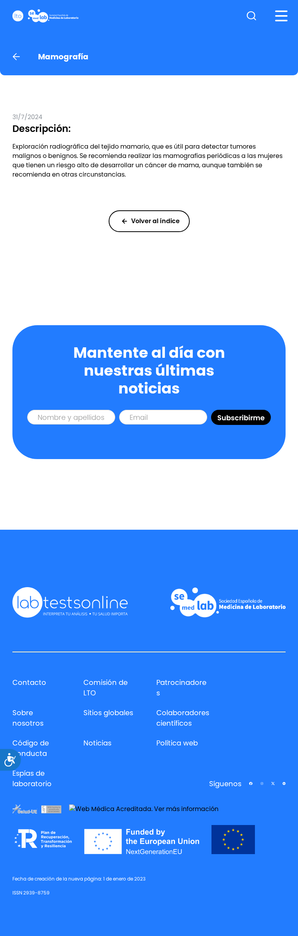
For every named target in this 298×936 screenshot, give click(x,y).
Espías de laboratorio (32, 778)
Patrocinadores (181, 688)
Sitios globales (108, 713)
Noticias (97, 743)
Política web (177, 743)
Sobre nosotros (27, 718)
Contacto (29, 682)
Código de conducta (30, 748)
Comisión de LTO (105, 688)
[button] (281, 16)
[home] (45, 16)
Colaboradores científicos (182, 718)
